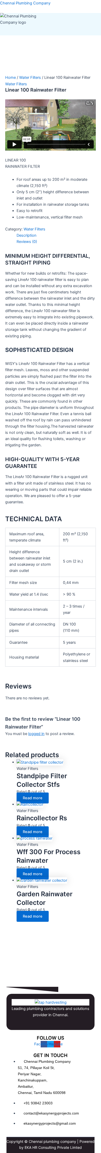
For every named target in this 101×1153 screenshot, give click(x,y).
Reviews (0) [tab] (27, 241)
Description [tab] (27, 235)
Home (10, 77)
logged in (36, 733)
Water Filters (30, 77)
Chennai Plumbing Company (25, 3)
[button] (56, 30)
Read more (32, 798)
